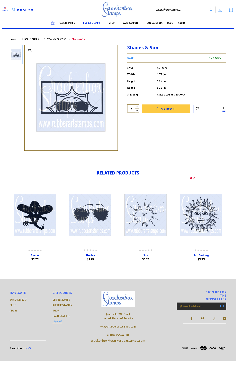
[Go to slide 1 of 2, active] (191, 178)
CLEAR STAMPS (67, 22)
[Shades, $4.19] (90, 215)
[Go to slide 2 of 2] (194, 178)
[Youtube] (224, 318)
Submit (222, 306)
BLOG (170, 22)
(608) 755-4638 (118, 335)
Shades (90, 255)
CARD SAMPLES (131, 22)
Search (211, 9)
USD (4, 10)
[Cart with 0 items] (231, 9)
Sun (145, 255)
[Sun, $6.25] (145, 215)
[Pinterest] (202, 318)
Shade (35, 255)
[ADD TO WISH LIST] (197, 109)
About (181, 22)
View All (57, 321)
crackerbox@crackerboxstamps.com (118, 340)
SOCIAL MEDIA (154, 22)
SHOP (112, 22)
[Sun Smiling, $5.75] (201, 215)
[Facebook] (191, 318)
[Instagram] (213, 318)
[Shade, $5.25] (34, 215)
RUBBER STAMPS (91, 22)
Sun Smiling (201, 255)
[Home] (53, 22)
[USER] (221, 10)
